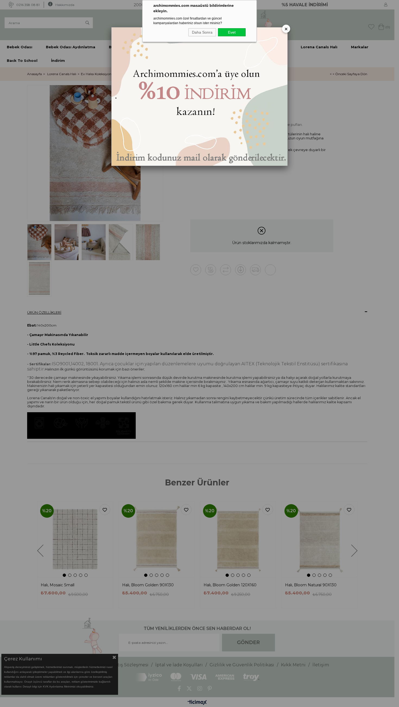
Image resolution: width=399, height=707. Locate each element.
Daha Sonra (202, 32)
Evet (232, 32)
